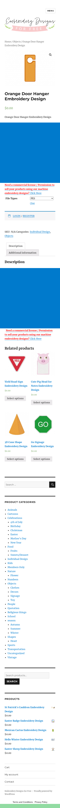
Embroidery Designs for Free (18, 791)
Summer (15, 628)
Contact (9, 781)
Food (10, 546)
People (11, 604)
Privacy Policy (41, 802)
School (11, 616)
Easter (14, 534)
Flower (14, 575)
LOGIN (17, 215)
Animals (12, 509)
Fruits (13, 550)
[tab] (15, 246)
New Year (15, 542)
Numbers (13, 579)
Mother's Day (18, 538)
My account (11, 774)
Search (12, 681)
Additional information (22, 252)
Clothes (14, 587)
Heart (13, 640)
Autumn (15, 624)
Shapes (12, 636)
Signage (15, 595)
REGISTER (29, 215)
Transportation (16, 649)
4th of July (16, 522)
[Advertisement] (30, 153)
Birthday (15, 526)
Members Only (16, 567)
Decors (14, 591)
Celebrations (15, 518)
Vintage (12, 657)
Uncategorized (16, 653)
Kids (10, 563)
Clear (32, 203)
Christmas (16, 530)
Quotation (13, 608)
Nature (12, 571)
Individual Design (40, 231)
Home (8, 41)
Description (16, 245)
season (12, 620)
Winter (14, 632)
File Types (11, 198)
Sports (11, 645)
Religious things (17, 612)
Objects (17, 41)
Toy (12, 599)
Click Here (29, 189)
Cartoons (13, 513)
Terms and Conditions (23, 802)
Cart (7, 767)
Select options (15, 398)
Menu (50, 11)
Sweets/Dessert (19, 554)
